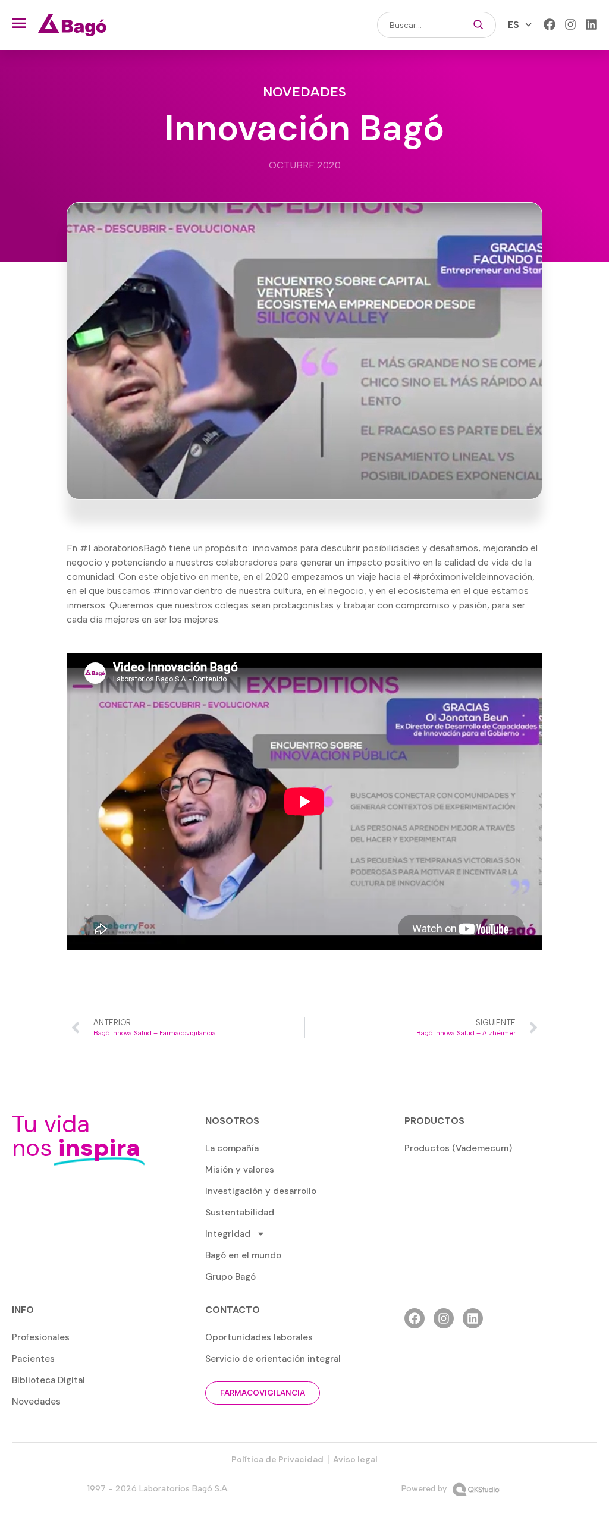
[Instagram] (570, 24)
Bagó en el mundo (243, 1255)
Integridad (227, 1234)
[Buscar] (478, 25)
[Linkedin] (591, 24)
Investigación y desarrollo (260, 1191)
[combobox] (419, 25)
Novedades (304, 92)
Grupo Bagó (230, 1277)
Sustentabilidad (239, 1212)
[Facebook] (549, 24)
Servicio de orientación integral (273, 1359)
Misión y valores (239, 1170)
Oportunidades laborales (259, 1337)
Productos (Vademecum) (458, 1148)
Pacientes (33, 1359)
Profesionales (41, 1337)
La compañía (232, 1148)
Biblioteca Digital (48, 1380)
